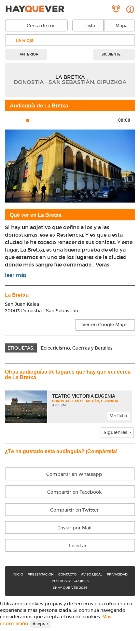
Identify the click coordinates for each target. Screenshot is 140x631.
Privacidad (117, 574)
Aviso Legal (91, 574)
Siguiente (111, 54)
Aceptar (40, 623)
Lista (90, 25)
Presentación (41, 574)
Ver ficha (118, 415)
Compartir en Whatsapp (73, 474)
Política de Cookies (70, 581)
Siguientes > (117, 432)
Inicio (18, 574)
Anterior (28, 54)
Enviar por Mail (73, 528)
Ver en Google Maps (105, 325)
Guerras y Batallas (92, 348)
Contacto (67, 574)
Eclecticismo (55, 348)
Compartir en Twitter (74, 510)
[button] (14, 166)
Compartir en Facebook (74, 492)
